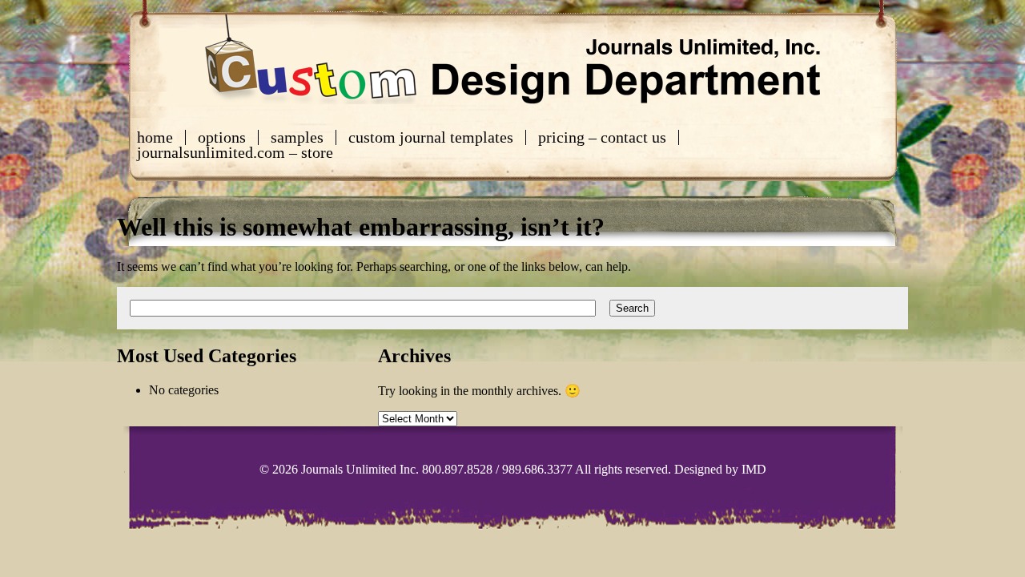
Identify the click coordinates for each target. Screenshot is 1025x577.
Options (222, 137)
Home (155, 137)
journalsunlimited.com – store (235, 152)
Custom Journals (512, 59)
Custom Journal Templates (430, 137)
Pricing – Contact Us (602, 137)
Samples (297, 137)
